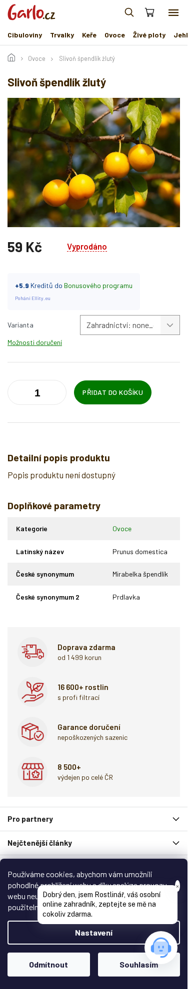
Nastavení (93, 932)
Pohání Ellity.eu (32, 298)
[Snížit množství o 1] (56, 394)
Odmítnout (48, 964)
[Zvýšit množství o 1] (17, 394)
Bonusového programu (98, 285)
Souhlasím (139, 964)
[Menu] (173, 12)
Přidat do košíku (112, 392)
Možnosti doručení (35, 342)
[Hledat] (129, 12)
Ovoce (122, 528)
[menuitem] (25, 35)
